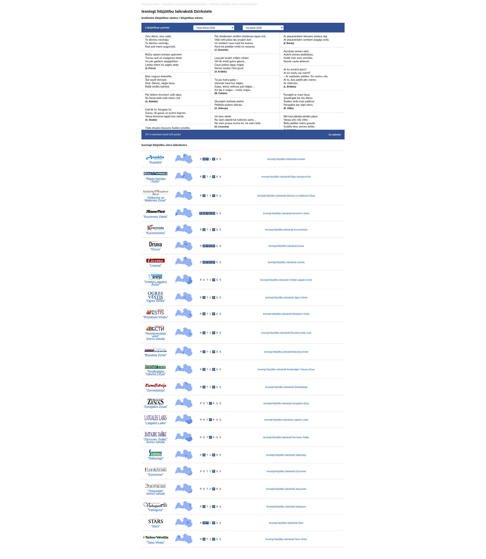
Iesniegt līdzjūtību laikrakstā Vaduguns (286, 506)
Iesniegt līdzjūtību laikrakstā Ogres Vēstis (286, 297)
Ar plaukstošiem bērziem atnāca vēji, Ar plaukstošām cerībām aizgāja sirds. (306, 40)
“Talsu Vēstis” (155, 542)
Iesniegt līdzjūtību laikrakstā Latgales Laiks (286, 419)
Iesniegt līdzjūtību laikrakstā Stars (286, 523)
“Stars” (155, 526)
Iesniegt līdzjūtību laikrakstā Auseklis (286, 159)
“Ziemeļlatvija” (155, 390)
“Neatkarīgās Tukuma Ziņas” (155, 373)
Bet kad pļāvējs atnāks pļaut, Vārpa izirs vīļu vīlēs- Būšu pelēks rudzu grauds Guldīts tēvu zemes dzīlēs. (301, 123)
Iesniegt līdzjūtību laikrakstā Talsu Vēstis (286, 539)
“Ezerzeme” (155, 474)
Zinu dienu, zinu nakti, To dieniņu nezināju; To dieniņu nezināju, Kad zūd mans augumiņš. (160, 41)
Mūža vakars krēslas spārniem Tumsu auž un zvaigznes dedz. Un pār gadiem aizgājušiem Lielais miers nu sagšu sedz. (163, 61)
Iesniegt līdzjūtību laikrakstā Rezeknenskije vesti (286, 333)
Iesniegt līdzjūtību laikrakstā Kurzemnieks (286, 229)
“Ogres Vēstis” (155, 301)
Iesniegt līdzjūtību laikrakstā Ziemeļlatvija (286, 387)
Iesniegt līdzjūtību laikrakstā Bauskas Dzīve (286, 352)
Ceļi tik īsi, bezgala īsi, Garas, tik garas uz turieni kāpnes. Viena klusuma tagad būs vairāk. (165, 114)
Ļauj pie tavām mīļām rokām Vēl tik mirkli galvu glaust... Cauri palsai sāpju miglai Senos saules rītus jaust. (232, 64)
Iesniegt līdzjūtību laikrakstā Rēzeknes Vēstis (286, 314)
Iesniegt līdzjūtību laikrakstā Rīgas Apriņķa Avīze (286, 176)
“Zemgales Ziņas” (155, 406)
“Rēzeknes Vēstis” (155, 317)
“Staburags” (155, 458)
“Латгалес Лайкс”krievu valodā (155, 441)
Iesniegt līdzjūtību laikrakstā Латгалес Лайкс (286, 437)
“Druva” (156, 249)
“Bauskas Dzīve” (155, 355)
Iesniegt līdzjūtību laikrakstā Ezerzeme (286, 471)
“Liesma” (155, 265)
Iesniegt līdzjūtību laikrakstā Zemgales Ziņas (286, 403)
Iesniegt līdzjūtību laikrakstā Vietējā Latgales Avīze (286, 280)
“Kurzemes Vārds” (155, 216)
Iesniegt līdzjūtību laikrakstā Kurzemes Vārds (286, 213)
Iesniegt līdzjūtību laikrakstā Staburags (286, 455)
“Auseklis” (155, 162)
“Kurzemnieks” (155, 233)
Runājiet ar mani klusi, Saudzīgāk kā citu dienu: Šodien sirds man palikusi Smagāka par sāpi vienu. (299, 101)
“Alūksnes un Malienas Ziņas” (155, 199)
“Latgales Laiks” (155, 423)
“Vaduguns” (155, 510)
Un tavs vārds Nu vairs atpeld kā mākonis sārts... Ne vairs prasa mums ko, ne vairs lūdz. (238, 121)
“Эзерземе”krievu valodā (156, 492)
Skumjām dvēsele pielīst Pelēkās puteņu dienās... (229, 105)
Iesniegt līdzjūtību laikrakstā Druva (286, 246)
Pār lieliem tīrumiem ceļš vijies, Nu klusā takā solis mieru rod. (163, 98)
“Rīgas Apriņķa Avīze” (156, 180)
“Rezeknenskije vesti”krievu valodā (155, 336)
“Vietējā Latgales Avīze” (155, 283)
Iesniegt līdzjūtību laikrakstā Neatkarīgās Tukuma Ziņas (286, 369)
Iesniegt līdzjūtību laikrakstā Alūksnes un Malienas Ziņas (286, 195)
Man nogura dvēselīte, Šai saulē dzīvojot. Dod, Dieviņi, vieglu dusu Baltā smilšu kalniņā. (160, 81)
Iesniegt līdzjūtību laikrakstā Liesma (286, 262)
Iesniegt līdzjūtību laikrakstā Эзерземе (286, 489)
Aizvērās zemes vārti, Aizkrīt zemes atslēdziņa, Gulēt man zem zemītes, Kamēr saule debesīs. (298, 56)
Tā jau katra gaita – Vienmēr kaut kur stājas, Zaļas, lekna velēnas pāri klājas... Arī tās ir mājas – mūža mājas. (234, 86)
